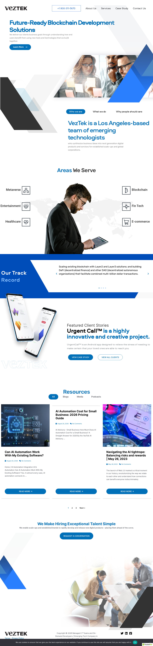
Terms (7, 638)
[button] (66, 8)
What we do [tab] (99, 111)
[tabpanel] (109, 136)
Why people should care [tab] (129, 111)
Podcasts (96, 396)
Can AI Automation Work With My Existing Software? (24, 453)
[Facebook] (130, 633)
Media (80, 396)
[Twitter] (122, 633)
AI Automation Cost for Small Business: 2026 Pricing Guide (76, 415)
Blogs (66, 396)
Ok (135, 642)
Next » (82, 508)
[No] (150, 642)
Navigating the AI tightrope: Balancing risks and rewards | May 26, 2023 (126, 455)
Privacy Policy (18, 638)
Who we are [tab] (75, 111)
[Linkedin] (126, 633)
